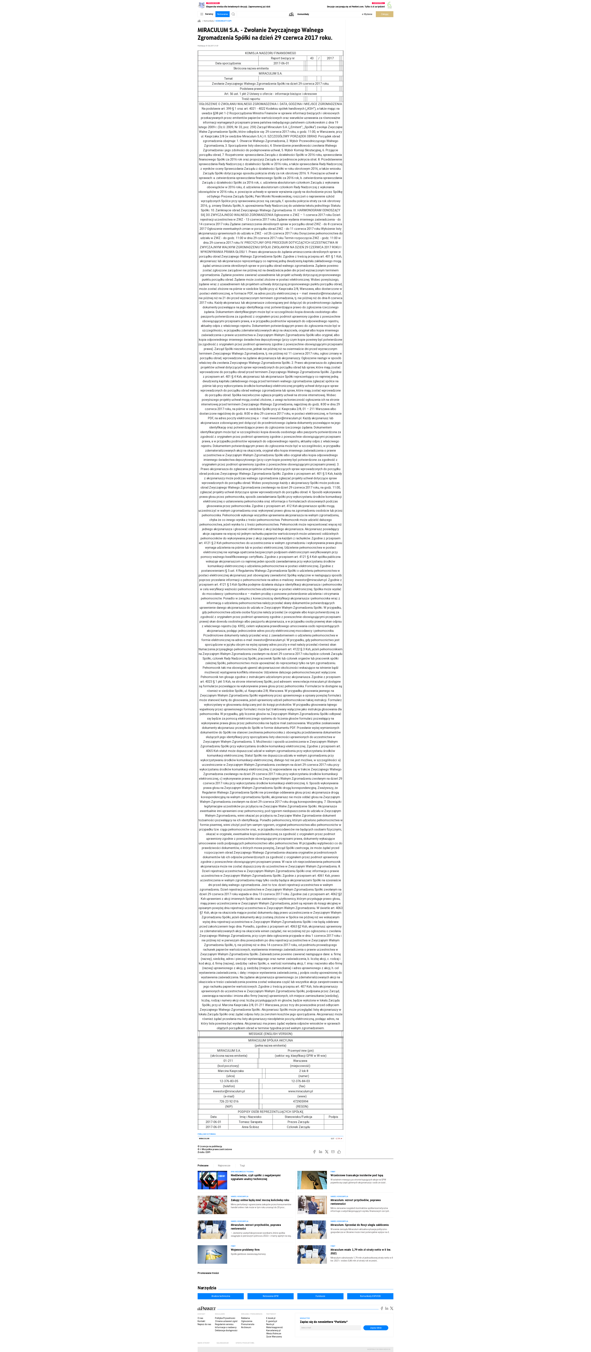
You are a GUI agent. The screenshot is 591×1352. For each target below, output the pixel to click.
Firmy (333, 1172)
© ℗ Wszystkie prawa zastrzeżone (215, 1149)
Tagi (242, 1165)
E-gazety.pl (271, 1321)
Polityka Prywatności (225, 1318)
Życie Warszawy (274, 1336)
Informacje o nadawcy (226, 1327)
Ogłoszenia (246, 1321)
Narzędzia (207, 1287)
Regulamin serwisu (224, 1324)
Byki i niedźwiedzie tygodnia (242, 1172)
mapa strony (204, 1343)
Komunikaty (303, 14)
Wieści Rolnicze (273, 1333)
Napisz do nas (204, 1324)
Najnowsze (224, 1165)
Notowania (222, 14)
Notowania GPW (270, 1296)
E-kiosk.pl (270, 1318)
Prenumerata (247, 1324)
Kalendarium (223, 1343)
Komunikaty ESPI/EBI (370, 1296)
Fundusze (320, 1296)
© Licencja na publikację (210, 1146)
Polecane (203, 1165)
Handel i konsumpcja (239, 1196)
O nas (200, 1318)
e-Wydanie (367, 14)
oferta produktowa (245, 1343)
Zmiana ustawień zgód (226, 1321)
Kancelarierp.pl (273, 1330)
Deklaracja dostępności (226, 1330)
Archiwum (246, 1327)
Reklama (245, 1318)
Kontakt (201, 1321)
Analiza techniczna (220, 1296)
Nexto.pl (270, 1324)
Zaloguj (384, 14)
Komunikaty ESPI (223, 21)
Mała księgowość (274, 1327)
